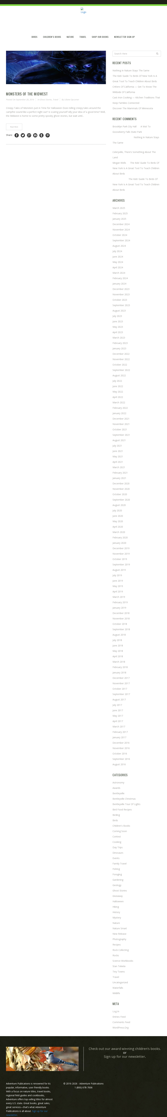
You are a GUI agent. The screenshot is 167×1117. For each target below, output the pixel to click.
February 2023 (120, 343)
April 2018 (118, 656)
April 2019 (118, 591)
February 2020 (120, 537)
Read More (14, 127)
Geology (117, 885)
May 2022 (118, 391)
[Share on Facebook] (17, 135)
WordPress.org (121, 1027)
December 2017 (121, 677)
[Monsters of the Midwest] (56, 67)
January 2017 (119, 737)
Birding (116, 814)
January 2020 (119, 542)
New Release (119, 933)
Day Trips (118, 847)
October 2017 (120, 688)
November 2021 (121, 424)
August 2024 (119, 245)
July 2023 (117, 316)
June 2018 (118, 645)
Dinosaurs (118, 852)
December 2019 (121, 548)
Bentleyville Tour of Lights (126, 804)
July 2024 (117, 251)
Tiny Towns (119, 971)
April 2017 (118, 721)
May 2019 (118, 586)
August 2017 (119, 699)
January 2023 (119, 348)
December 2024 (121, 224)
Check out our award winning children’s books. (125, 1048)
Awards (116, 787)
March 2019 (119, 596)
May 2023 (118, 326)
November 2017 (121, 683)
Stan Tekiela (119, 966)
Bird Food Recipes (122, 809)
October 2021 (120, 429)
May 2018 (118, 650)
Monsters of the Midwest (27, 93)
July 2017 (117, 704)
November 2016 (121, 748)
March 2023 (119, 337)
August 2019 (119, 569)
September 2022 (121, 370)
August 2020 (119, 505)
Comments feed (121, 1022)
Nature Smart (120, 928)
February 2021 (120, 472)
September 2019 (121, 564)
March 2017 (119, 726)
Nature (116, 923)
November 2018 (121, 618)
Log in (116, 1011)
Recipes (117, 944)
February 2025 (120, 213)
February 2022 (120, 407)
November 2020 (121, 488)
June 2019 (118, 580)
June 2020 (118, 515)
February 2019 (120, 602)
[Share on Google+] (29, 135)
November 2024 (121, 229)
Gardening (118, 879)
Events (116, 858)
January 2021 (119, 478)
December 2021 (121, 418)
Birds (115, 820)
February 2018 (120, 667)
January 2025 (119, 218)
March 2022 (119, 402)
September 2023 (121, 305)
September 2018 (121, 629)
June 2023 (118, 321)
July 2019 (117, 575)
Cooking (117, 841)
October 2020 (120, 494)
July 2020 (117, 510)
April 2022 (118, 397)
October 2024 (120, 235)
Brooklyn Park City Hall (125, 126)
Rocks (116, 955)
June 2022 (118, 386)
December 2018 (121, 613)
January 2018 (119, 672)
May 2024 (118, 262)
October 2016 (120, 753)
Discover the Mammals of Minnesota (133, 108)
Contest (117, 836)
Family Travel (120, 863)
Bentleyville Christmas (124, 798)
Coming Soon (120, 831)
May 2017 (118, 715)
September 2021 (121, 434)
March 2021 (119, 467)
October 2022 (120, 364)
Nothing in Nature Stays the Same (131, 70)
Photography (119, 939)
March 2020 (119, 532)
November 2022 (121, 359)
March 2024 (119, 272)
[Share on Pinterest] (48, 135)
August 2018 (119, 634)
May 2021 (118, 456)
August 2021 (119, 440)
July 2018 (117, 640)
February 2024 (120, 278)
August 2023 (119, 310)
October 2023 (120, 299)
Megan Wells (119, 162)
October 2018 (120, 623)
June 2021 (118, 451)
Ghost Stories (46, 99)
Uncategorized (120, 982)
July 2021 (117, 445)
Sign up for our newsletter (124, 1056)
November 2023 (121, 294)
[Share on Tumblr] (41, 135)
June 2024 (118, 256)
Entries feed (119, 1016)
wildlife (116, 993)
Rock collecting (121, 950)
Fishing (116, 868)
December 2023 (121, 289)
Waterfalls (118, 987)
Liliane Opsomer (71, 99)
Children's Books (121, 825)
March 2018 (119, 661)
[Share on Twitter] (23, 135)
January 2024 (119, 283)
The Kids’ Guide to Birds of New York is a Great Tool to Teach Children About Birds (136, 168)
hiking (116, 906)
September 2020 (121, 499)
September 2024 (121, 240)
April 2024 (118, 267)
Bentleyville (118, 793)
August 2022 (119, 375)
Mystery (117, 917)
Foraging (117, 874)
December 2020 (121, 483)
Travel (55, 99)
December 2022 (121, 353)
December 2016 (121, 742)
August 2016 (119, 764)
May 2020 (118, 521)
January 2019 (119, 607)
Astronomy (118, 782)
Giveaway (118, 895)
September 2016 (121, 758)
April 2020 (118, 526)
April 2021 (118, 461)
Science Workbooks (123, 960)
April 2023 (118, 332)
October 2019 (120, 559)
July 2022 (117, 380)
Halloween (118, 901)
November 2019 (121, 553)
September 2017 (121, 694)
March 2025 (119, 208)
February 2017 (120, 731)
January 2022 (119, 413)
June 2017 (118, 710)
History (116, 912)
